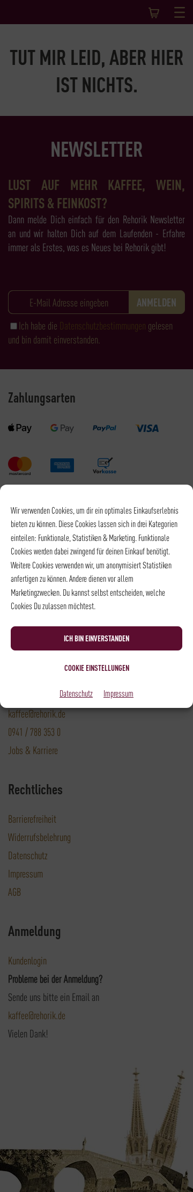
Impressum (118, 693)
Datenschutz (76, 693)
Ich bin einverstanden (96, 638)
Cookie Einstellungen (96, 667)
